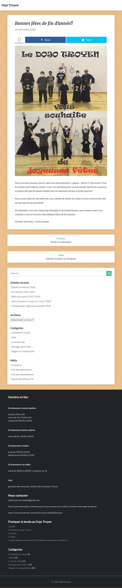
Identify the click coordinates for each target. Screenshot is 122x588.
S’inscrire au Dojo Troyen (20, 530)
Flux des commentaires (22, 374)
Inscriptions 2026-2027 (23, 291)
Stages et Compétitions (22, 351)
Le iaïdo (11, 536)
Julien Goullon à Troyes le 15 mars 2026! (31, 301)
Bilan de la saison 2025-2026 (25, 296)
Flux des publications (21, 369)
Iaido (13, 337)
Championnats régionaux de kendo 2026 (31, 306)
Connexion (16, 365)
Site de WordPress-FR (22, 379)
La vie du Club (18, 342)
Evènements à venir (20, 332)
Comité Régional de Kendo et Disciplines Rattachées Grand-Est (38, 540)
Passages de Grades (21, 346)
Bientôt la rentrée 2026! (23, 287)
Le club (11, 526)
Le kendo (12, 533)
